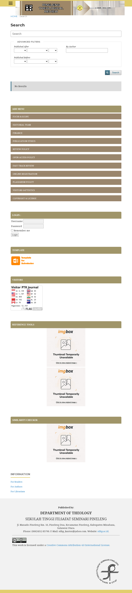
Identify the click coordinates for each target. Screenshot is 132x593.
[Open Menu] (10, 3)
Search (115, 72)
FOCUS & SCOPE (21, 116)
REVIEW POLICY (21, 149)
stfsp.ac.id (103, 531)
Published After (21, 46)
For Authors (16, 486)
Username (17, 221)
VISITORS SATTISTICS (24, 190)
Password (16, 226)
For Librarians (18, 491)
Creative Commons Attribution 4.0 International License (78, 545)
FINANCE (17, 133)
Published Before (22, 57)
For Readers (16, 481)
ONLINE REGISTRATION (25, 173)
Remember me (22, 230)
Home (14, 16)
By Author (71, 46)
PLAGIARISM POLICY (23, 181)
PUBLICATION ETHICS (24, 141)
